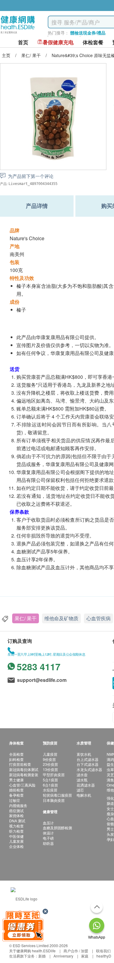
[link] (24, 898)
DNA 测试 (17, 820)
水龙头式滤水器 (89, 769)
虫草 (110, 769)
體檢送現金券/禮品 (87, 33)
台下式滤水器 (87, 764)
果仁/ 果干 (25, 618)
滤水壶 (82, 774)
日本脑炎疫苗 (54, 800)
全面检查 (16, 754)
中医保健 (16, 836)
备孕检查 (16, 795)
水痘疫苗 (50, 789)
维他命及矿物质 (61, 618)
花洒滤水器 (86, 784)
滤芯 (80, 789)
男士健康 (16, 779)
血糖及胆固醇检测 (57, 827)
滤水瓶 (82, 779)
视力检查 (16, 825)
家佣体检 (16, 815)
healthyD (103, 955)
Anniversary (63, 955)
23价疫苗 (50, 764)
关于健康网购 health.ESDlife (32, 950)
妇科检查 (16, 759)
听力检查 (16, 831)
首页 (23, 42)
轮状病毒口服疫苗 (57, 795)
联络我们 (103, 950)
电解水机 (84, 795)
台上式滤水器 (87, 759)
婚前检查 (16, 789)
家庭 (84, 955)
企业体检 (16, 846)
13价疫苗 (50, 769)
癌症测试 (16, 810)
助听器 (48, 843)
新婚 (42, 955)
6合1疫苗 (50, 784)
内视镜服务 (18, 805)
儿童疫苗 (50, 754)
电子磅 (48, 838)
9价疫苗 (49, 759)
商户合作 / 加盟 (76, 950)
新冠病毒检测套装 (23, 774)
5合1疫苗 (50, 779)
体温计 (48, 832)
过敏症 (14, 800)
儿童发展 (16, 841)
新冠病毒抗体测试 (23, 769)
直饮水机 (84, 754)
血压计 (48, 822)
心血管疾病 (98, 618)
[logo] (18, 34)
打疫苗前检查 (20, 764)
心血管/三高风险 (22, 784)
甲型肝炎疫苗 (54, 774)
